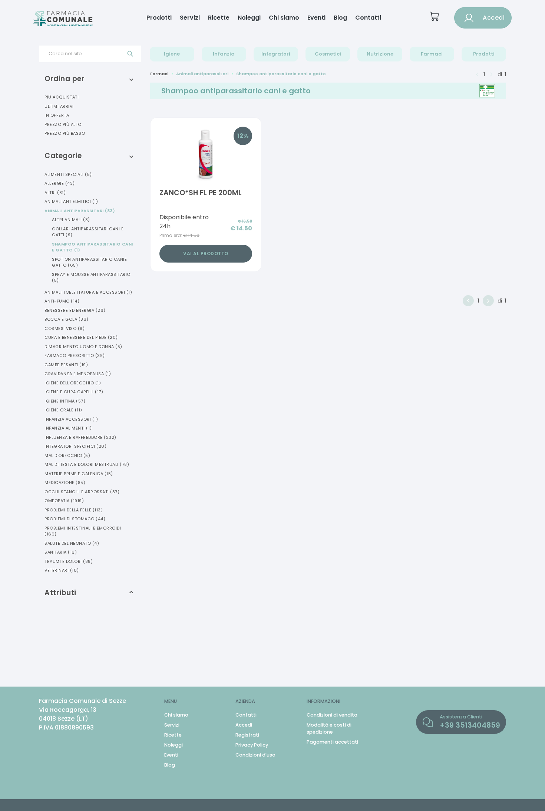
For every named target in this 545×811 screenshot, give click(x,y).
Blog (340, 17)
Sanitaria (60, 552)
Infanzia (224, 53)
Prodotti (159, 17)
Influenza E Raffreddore (80, 437)
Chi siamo (284, 17)
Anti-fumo (61, 301)
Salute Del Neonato (71, 543)
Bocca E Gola (66, 319)
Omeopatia (64, 501)
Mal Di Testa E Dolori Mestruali (86, 464)
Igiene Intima (64, 401)
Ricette (218, 17)
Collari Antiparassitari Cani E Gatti (87, 232)
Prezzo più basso (64, 133)
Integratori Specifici (75, 446)
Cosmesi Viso (64, 328)
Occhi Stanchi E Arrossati (81, 492)
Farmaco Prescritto (74, 355)
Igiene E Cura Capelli (73, 392)
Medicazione (64, 482)
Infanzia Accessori (71, 419)
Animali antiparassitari (202, 74)
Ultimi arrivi (59, 106)
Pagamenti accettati (332, 742)
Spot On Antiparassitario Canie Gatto (89, 262)
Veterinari (61, 570)
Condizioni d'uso (255, 755)
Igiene (172, 53)
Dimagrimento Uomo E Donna (83, 347)
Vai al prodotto (205, 253)
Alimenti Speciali (68, 174)
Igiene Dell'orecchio (72, 383)
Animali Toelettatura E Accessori (88, 292)
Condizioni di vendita (332, 715)
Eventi (316, 17)
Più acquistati (61, 97)
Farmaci (432, 53)
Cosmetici (328, 53)
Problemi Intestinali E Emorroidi (82, 531)
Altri (55, 193)
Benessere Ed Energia (75, 310)
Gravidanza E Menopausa (77, 374)
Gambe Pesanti (66, 365)
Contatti (368, 17)
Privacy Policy (251, 745)
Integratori (275, 53)
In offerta (56, 115)
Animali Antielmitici (71, 201)
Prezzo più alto (63, 124)
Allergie (59, 183)
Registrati (247, 735)
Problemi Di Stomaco (74, 519)
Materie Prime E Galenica (78, 474)
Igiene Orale (63, 410)
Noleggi (249, 17)
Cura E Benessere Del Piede (81, 337)
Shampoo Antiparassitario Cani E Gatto (92, 247)
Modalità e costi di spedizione (329, 728)
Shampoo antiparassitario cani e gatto (281, 74)
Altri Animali (71, 220)
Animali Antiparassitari (79, 211)
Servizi (190, 17)
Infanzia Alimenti (68, 428)
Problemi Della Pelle (73, 510)
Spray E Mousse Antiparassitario (91, 277)
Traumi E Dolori (68, 561)
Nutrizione (380, 53)
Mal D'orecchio (67, 455)
